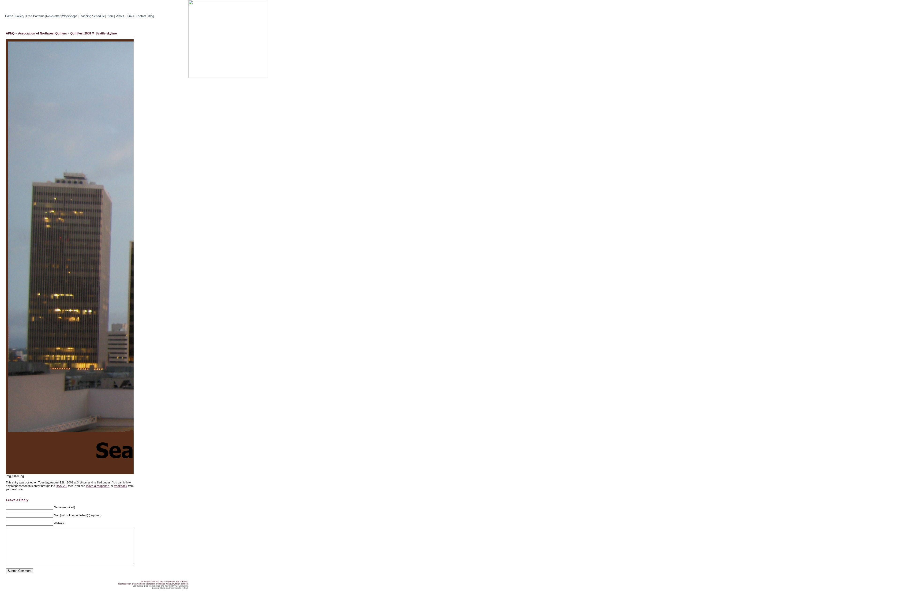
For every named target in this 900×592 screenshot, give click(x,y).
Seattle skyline (106, 33)
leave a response (97, 486)
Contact (141, 16)
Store (110, 16)
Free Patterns (35, 16)
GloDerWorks (181, 586)
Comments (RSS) (179, 588)
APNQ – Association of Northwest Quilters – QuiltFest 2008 (48, 33)
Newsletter (53, 16)
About (120, 16)
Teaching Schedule (92, 16)
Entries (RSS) (158, 588)
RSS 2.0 (61, 486)
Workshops (69, 16)
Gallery (19, 16)
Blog (151, 16)
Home (9, 16)
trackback (120, 486)
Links (130, 16)
